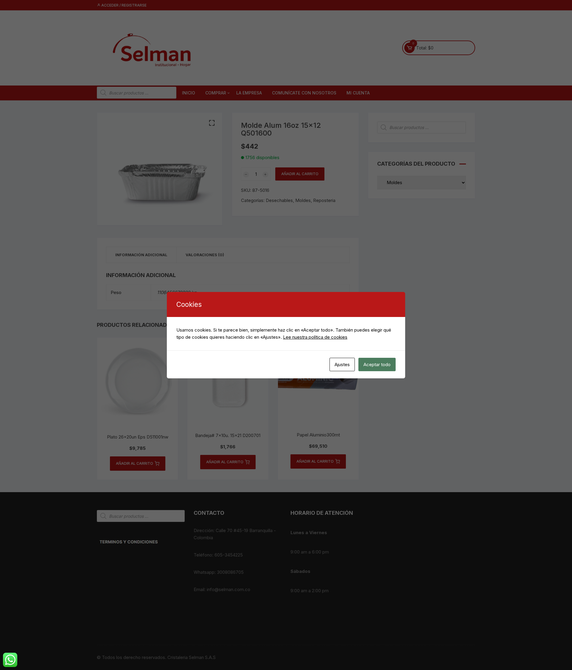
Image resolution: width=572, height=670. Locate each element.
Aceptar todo (377, 364)
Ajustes (342, 364)
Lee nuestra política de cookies (315, 337)
